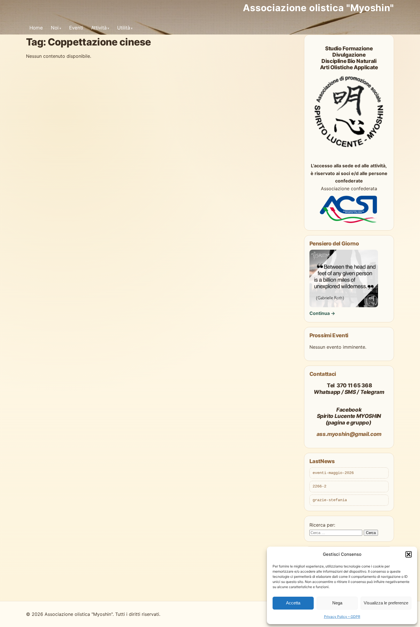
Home (36, 28)
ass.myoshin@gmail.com (349, 434)
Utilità (123, 28)
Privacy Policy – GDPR (342, 616)
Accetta (293, 602)
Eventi (76, 28)
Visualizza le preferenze (386, 602)
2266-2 (319, 486)
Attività (99, 28)
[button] (408, 554)
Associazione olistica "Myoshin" (318, 7)
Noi (55, 28)
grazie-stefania (330, 500)
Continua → (322, 313)
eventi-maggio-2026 (333, 473)
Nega (337, 602)
